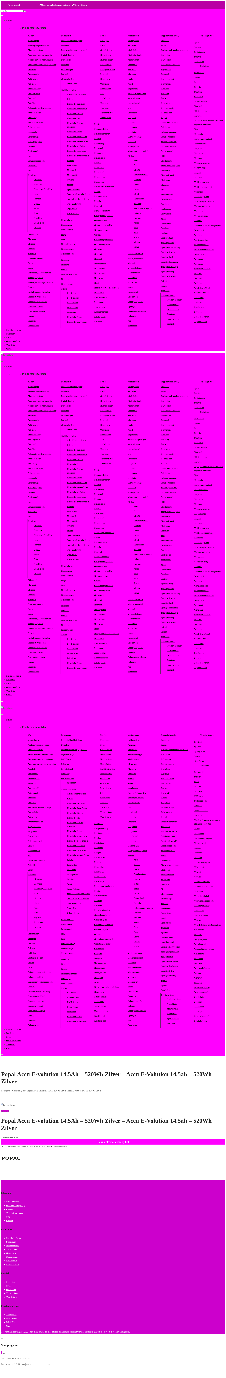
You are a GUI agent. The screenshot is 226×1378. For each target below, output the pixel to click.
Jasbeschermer (100, 307)
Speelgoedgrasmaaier (170, 252)
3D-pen (31, 36)
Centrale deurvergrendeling (39, 292)
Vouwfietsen (105, 117)
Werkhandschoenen (202, 269)
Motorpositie (72, 175)
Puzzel (163, 45)
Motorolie (132, 263)
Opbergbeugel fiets (135, 302)
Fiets (63, 239)
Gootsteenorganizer (102, 244)
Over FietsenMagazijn (15, 1205)
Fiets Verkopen (12, 1202)
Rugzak (164, 117)
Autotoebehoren (34, 113)
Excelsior (137, 203)
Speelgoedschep (167, 271)
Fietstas (97, 191)
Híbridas (37, 199)
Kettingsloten (133, 40)
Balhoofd (31, 146)
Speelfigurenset (167, 242)
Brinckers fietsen (141, 175)
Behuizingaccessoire (36, 161)
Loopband (132, 122)
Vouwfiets (10, 345)
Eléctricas (38, 184)
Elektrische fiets (73, 118)
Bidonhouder (33, 234)
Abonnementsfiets (35, 50)
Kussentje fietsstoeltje (136, 98)
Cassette (31, 287)
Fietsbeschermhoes (69, 274)
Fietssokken (99, 167)
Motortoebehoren (135, 268)
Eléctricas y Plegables (43, 189)
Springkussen (199, 52)
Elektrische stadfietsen (76, 146)
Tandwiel (198, 106)
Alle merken (11, 1315)
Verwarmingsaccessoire (204, 201)
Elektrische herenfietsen (77, 136)
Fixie (36, 194)
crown (136, 189)
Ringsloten (165, 103)
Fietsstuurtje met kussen (104, 187)
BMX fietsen (72, 303)
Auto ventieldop (34, 89)
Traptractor (198, 153)
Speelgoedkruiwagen (169, 266)
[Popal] (11, 1167)
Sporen (164, 286)
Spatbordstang (167, 238)
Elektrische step (67, 220)
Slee (163, 190)
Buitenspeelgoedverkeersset (39, 273)
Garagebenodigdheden (103, 216)
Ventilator (198, 177)
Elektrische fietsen (68, 90)
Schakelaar (165, 127)
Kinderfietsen (105, 65)
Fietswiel (98, 206)
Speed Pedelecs (73, 189)
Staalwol (197, 57)
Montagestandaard (135, 258)
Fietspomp (98, 153)
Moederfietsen (106, 74)
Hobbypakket (100, 273)
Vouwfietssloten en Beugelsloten (207, 225)
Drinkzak (65, 65)
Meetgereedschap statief (137, 151)
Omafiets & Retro (13, 341)
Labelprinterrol (134, 103)
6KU (8, 1326)
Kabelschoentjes (101, 312)
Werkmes (198, 273)
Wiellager (198, 283)
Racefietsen (172, 314)
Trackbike (104, 108)
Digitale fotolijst (67, 55)
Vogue (136, 247)
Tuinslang (198, 158)
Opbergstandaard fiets (137, 311)
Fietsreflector (99, 158)
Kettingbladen (133, 36)
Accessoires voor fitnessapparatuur (42, 65)
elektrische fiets (67, 79)
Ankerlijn (32, 84)
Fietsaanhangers (67, 249)
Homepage (5, 1091)
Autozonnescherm (35, 122)
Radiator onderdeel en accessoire (174, 50)
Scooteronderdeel (168, 151)
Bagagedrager (33, 137)
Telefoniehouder (201, 111)
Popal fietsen (11, 1318)
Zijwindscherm (200, 322)
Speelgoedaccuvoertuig (170, 247)
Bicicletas (32, 175)
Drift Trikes (66, 60)
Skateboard (165, 170)
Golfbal (97, 235)
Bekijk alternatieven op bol (113, 1141)
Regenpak (165, 74)
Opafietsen (104, 84)
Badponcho (32, 132)
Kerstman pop (100, 321)
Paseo (36, 208)
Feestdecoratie (67, 230)
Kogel (130, 84)
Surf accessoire (200, 101)
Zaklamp (198, 312)
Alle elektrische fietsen (76, 94)
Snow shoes (166, 214)
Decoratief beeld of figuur (71, 40)
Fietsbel (64, 269)
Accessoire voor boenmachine (40, 55)
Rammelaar (165, 55)
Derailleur (65, 45)
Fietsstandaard (100, 177)
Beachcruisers (73, 298)
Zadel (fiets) (199, 297)
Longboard (132, 113)
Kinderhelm (132, 50)
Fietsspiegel (99, 172)
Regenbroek (166, 69)
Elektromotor (66, 225)
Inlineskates (99, 302)
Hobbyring (98, 278)
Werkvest (198, 278)
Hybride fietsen (106, 60)
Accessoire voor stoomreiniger (40, 60)
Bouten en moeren (35, 258)
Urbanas (37, 228)
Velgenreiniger (200, 168)
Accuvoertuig (33, 74)
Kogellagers (133, 89)
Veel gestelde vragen (14, 1213)
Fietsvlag (98, 201)
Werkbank (198, 264)
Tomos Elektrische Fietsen (78, 199)
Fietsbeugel (65, 279)
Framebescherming (102, 211)
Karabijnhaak (99, 316)
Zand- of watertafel (202, 317)
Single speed (39, 223)
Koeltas (131, 79)
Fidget (63, 234)
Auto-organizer (34, 93)
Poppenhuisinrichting (170, 36)
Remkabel (165, 89)
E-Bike (70, 99)
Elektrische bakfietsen (76, 104)
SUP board (198, 97)
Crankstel (32, 321)
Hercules (137, 218)
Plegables (38, 218)
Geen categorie (100, 220)
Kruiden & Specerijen (137, 93)
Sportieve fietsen (168, 295)
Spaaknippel (166, 223)
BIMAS (137, 170)
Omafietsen (105, 79)
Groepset (98, 254)
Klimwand (132, 74)
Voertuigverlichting (202, 206)
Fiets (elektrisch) (68, 244)
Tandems (104, 103)
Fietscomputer (67, 284)
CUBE (136, 194)
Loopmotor (132, 127)
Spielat (164, 281)
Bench (30, 170)
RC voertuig (166, 60)
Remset (164, 98)
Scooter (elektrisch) (169, 142)
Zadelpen (198, 302)
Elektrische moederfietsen (77, 141)
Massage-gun (133, 146)
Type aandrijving (74, 204)
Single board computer (170, 166)
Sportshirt (198, 42)
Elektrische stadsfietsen (76, 151)
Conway (137, 179)
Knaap (136, 223)
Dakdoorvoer (33, 326)
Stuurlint (197, 87)
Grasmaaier (99, 249)
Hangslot (98, 259)
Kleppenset (132, 65)
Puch (136, 232)
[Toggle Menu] (2, 15)
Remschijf (165, 93)
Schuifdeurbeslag (168, 137)
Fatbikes (70, 160)
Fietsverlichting (100, 196)
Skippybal (165, 185)
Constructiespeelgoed (36, 311)
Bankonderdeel (34, 151)
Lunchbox (132, 142)
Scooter (70, 185)
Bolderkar (32, 253)
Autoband (32, 98)
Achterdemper (33, 79)
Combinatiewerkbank (37, 297)
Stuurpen (198, 92)
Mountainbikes (173, 309)
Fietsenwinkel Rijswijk (143, 208)
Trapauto (198, 148)
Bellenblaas (32, 166)
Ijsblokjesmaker (100, 297)
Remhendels (166, 84)
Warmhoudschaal (201, 245)
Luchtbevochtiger (135, 137)
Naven (130, 287)
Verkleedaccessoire (202, 182)
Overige (70, 180)
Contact (9, 1209)
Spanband (165, 228)
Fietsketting (99, 143)
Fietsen (9, 20)
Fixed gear (104, 40)
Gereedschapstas (101, 230)
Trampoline (199, 134)
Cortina (9, 349)
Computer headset (35, 306)
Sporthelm (165, 291)
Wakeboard (199, 230)
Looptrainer (132, 132)
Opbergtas (132, 316)
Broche (31, 263)
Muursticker (133, 282)
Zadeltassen (199, 307)
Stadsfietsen (105, 98)
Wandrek (198, 235)
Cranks (31, 316)
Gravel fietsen (106, 50)
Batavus (137, 165)
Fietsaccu (65, 260)
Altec (136, 160)
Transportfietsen (107, 113)
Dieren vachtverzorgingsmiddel (74, 50)
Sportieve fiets (173, 319)
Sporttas (197, 47)
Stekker (197, 77)
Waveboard (199, 254)
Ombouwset (133, 292)
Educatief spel (67, 69)
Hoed (96, 283)
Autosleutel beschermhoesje (39, 108)
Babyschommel (34, 127)
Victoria (137, 242)
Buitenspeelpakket (35, 277)
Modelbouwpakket (135, 253)
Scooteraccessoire (168, 146)
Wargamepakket (201, 240)
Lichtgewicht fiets (107, 69)
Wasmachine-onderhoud (204, 249)
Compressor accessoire (37, 302)
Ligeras (37, 203)
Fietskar (97, 139)
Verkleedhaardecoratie (203, 187)
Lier (129, 108)
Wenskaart (198, 259)
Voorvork (198, 220)
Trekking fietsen (207, 36)
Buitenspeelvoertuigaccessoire (40, 282)
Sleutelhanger (166, 199)
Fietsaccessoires (67, 254)
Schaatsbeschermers (169, 122)
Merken (131, 156)
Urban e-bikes (73, 213)
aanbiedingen (33, 40)
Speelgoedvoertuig (168, 276)
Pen (129, 321)
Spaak (163, 218)
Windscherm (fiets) (202, 288)
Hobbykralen (99, 268)
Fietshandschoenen (102, 134)
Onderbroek (133, 297)
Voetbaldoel (199, 211)
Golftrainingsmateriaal (103, 240)
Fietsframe (98, 124)
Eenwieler (65, 74)
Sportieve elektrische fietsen (78, 194)
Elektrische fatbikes (75, 113)
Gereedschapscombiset (103, 225)
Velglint (197, 172)
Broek (30, 268)
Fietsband (65, 265)
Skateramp (165, 180)
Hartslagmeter (100, 264)
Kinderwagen (133, 60)
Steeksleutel (199, 73)
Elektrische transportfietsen (78, 156)
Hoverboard (99, 292)
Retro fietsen (105, 89)
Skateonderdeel (167, 175)
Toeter (196, 129)
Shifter (163, 156)
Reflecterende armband (170, 65)
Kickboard (132, 45)
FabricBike (10, 1322)
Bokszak (31, 249)
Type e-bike (72, 209)
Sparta (136, 237)
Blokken (31, 244)
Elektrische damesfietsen (77, 109)
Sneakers (164, 204)
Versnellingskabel (201, 196)
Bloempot (32, 239)
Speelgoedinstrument (169, 262)
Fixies (102, 45)
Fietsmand (98, 148)
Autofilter (32, 103)
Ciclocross (38, 179)
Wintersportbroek (201, 293)
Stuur (196, 82)
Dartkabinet (66, 36)
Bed (29, 156)
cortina (136, 184)
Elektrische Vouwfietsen (77, 322)
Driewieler (71, 312)
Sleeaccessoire (167, 194)
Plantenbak (132, 326)
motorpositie (72, 83)
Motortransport (134, 273)
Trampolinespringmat (203, 139)
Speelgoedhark (167, 257)
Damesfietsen (72, 307)
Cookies (9, 1220)
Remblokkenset (167, 79)
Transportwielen (201, 144)
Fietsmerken (72, 165)
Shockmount (166, 161)
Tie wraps (198, 116)
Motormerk (71, 170)
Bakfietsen (71, 293)
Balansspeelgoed (35, 142)
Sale (102, 93)
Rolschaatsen (166, 113)
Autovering (32, 117)
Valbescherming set (202, 163)
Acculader (32, 69)
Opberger (131, 306)
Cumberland (139, 199)
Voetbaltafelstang (201, 216)
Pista (36, 213)
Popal (136, 228)
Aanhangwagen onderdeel (38, 45)
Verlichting (198, 192)
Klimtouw (132, 69)
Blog (8, 1217)
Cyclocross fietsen (174, 300)
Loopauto (132, 117)
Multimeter (132, 277)
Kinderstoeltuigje (135, 55)
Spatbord (164, 233)
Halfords (137, 213)
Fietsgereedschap (101, 129)
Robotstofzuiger (167, 108)
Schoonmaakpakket (169, 132)
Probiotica (165, 40)
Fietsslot (97, 163)
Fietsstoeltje (99, 182)
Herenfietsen (105, 55)
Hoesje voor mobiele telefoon (106, 288)
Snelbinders (166, 209)
